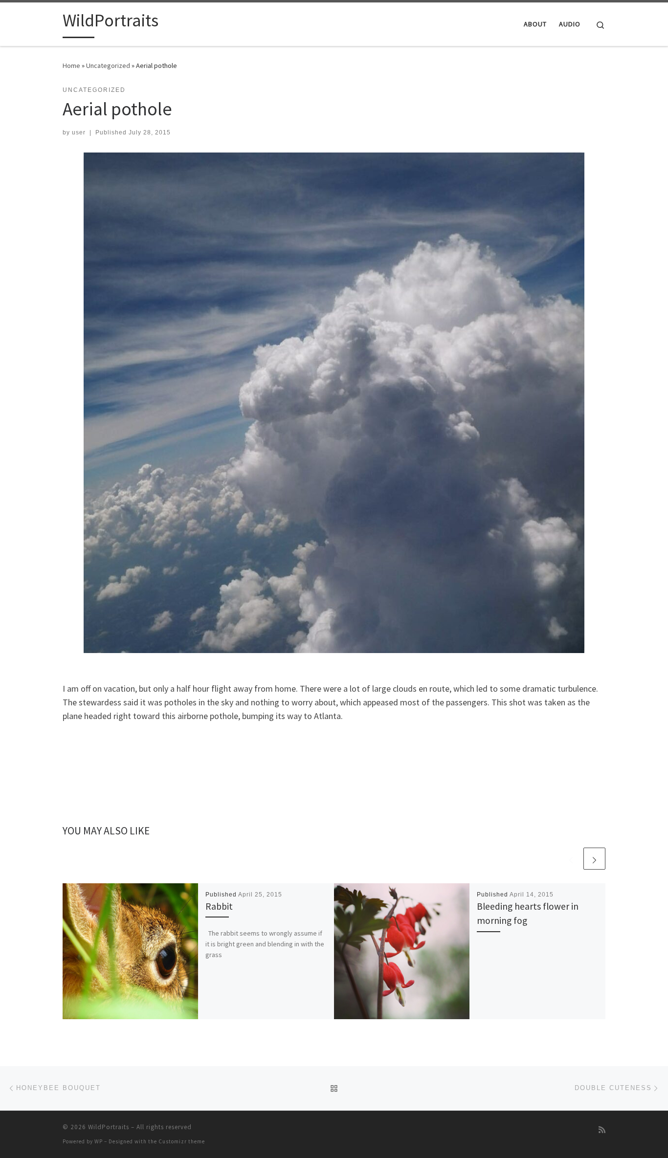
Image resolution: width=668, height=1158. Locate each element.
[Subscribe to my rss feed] (602, 1130)
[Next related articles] (594, 859)
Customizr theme (181, 1141)
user (79, 132)
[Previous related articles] (571, 859)
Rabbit (219, 906)
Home (71, 65)
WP (98, 1141)
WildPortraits (108, 1127)
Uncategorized (108, 65)
